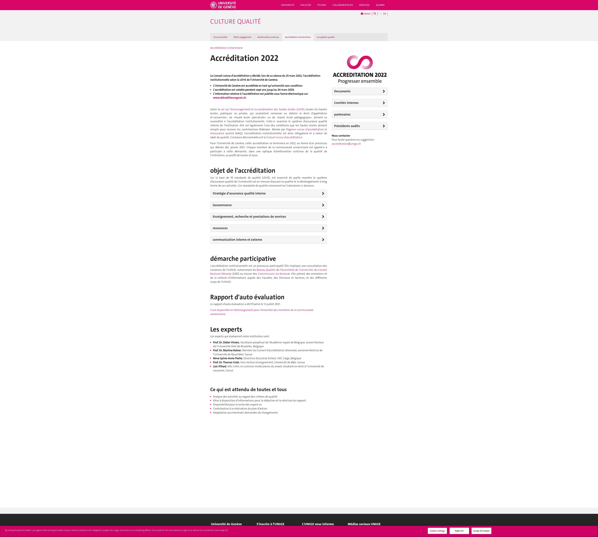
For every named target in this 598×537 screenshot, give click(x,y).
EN (384, 13)
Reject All (459, 531)
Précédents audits (347, 126)
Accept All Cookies (481, 531)
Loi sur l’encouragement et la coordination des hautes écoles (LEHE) (262, 109)
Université (287, 5)
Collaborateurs (342, 5)
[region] (299, 531)
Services (364, 5)
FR (380, 13)
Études (322, 5)
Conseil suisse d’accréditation (284, 137)
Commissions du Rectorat (274, 274)
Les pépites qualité (326, 37)
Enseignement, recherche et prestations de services (249, 217)
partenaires (342, 114)
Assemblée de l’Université (297, 270)
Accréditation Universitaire (298, 37)
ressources (220, 228)
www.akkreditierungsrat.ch (229, 97)
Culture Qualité (235, 21)
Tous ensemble (220, 37)
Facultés (305, 5)
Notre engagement (242, 37)
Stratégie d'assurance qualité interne (239, 193)
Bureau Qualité (266, 270)
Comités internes (346, 103)
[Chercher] (374, 13)
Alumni (380, 5)
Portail (366, 13)
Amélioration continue (268, 37)
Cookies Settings (437, 531)
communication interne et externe (237, 240)
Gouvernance (222, 205)
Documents (342, 91)
